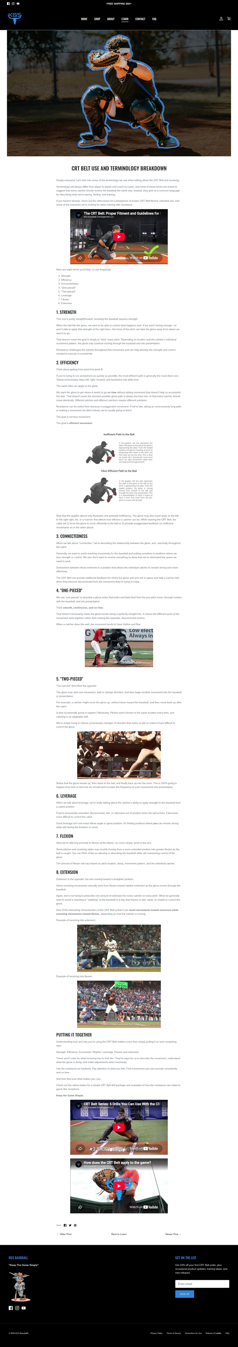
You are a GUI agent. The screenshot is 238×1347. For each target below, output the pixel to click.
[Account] (220, 19)
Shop (97, 19)
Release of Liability (213, 1333)
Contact (140, 19)
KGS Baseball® (21, 1333)
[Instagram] (13, 3)
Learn (124, 19)
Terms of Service (174, 1333)
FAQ (154, 19)
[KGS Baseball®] (15, 19)
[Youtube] (18, 3)
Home (84, 19)
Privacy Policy (157, 1333)
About (110, 19)
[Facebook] (8, 3)
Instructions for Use (193, 1333)
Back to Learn (119, 1234)
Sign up (185, 1294)
